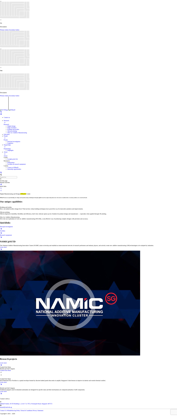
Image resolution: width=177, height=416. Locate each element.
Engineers (10, 143)
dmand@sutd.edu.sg (6, 407)
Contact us (7, 117)
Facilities (2, 231)
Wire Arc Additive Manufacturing (17, 132)
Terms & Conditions (27, 410)
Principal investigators (13, 141)
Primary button (4, 30)
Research (6, 124)
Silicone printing (12, 131)
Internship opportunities (14, 169)
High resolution (11, 128)
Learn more (3, 247)
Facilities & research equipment (16, 164)
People (6, 140)
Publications (10, 162)
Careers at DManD (12, 167)
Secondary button (14, 30)
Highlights (10, 150)
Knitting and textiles (13, 129)
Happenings (7, 148)
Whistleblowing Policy (14, 410)
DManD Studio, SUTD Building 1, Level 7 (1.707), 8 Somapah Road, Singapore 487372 (26, 404)
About (5, 156)
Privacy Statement (38, 410)
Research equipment (6, 235)
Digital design (11, 126)
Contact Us (3, 410)
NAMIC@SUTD (12, 159)
